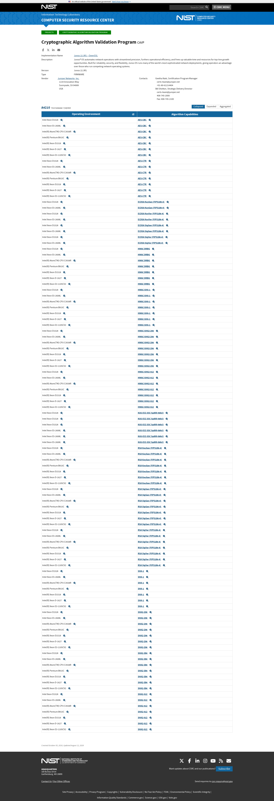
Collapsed (198, 106)
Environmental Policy (180, 792)
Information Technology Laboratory (60, 14)
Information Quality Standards (111, 797)
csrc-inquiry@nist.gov (222, 781)
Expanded (211, 106)
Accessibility (81, 792)
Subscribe (224, 769)
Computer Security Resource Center (77, 20)
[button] (62, 120)
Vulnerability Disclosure (131, 792)
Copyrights (112, 792)
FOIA (166, 792)
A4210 (45, 107)
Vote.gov (173, 797)
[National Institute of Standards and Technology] (64, 760)
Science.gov (150, 797)
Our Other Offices (61, 781)
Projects (49, 32)
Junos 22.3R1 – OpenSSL (86, 55)
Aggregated (225, 106)
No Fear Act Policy (153, 792)
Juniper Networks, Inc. (68, 78)
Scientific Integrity (201, 792)
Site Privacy (67, 792)
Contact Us (46, 781)
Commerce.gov (135, 797)
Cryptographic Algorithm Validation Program (85, 32)
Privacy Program (97, 792)
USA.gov (163, 797)
